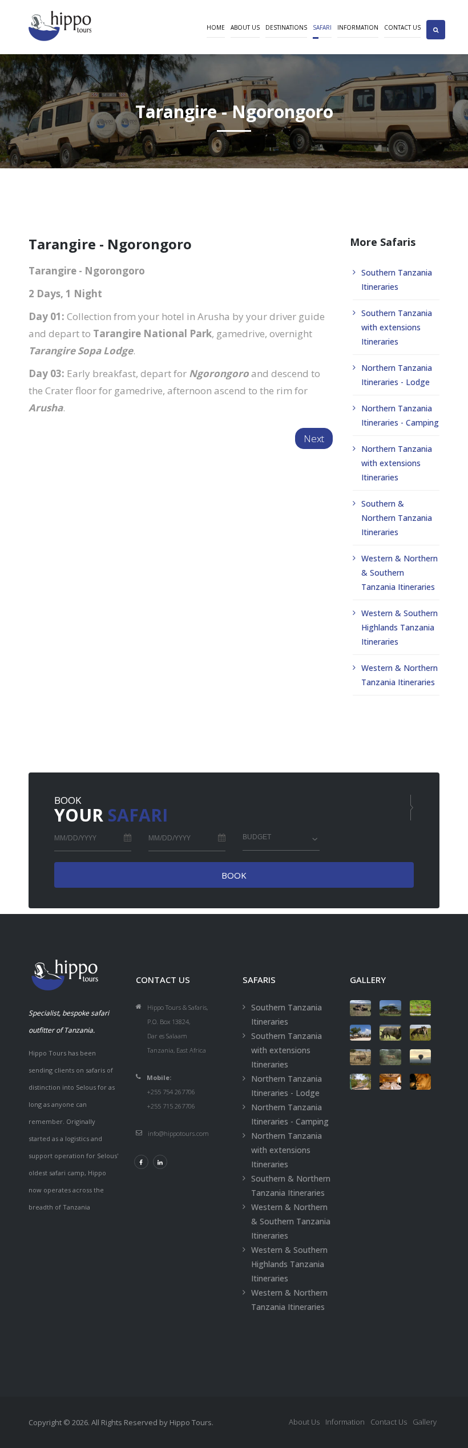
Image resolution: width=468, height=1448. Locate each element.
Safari (322, 27)
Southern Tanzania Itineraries (396, 279)
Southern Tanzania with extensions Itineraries (396, 327)
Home (216, 27)
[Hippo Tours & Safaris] (361, 1008)
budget (257, 837)
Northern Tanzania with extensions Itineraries (396, 463)
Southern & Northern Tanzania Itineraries (396, 517)
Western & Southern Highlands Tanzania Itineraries (399, 627)
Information (357, 27)
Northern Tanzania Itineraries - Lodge (396, 374)
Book (234, 875)
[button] (435, 19)
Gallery (425, 1422)
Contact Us (402, 27)
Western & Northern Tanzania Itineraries (399, 674)
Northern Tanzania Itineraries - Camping (400, 415)
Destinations (286, 27)
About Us (245, 27)
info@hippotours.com (178, 1133)
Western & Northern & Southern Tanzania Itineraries (399, 572)
